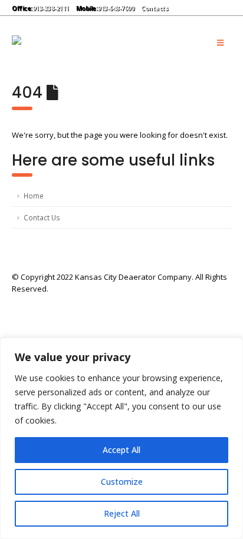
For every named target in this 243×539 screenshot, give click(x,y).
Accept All (121, 449)
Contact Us (42, 217)
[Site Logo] (94, 42)
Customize (122, 481)
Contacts (154, 8)
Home (34, 195)
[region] (121, 438)
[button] (184, 7)
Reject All (122, 513)
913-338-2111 (50, 8)
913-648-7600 (115, 8)
